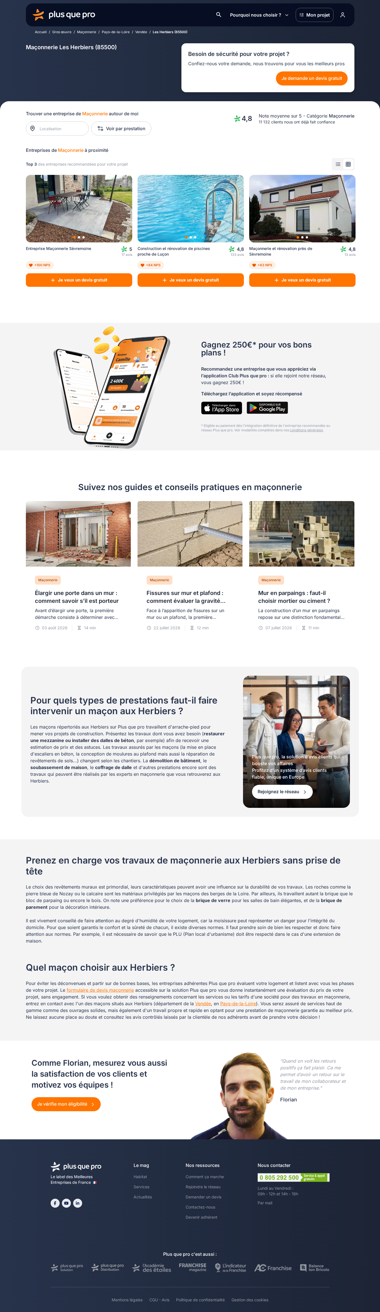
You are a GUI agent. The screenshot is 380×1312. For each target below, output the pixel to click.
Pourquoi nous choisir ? (255, 15)
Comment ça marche (205, 1176)
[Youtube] (66, 1203)
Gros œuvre (61, 32)
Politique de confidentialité (200, 1299)
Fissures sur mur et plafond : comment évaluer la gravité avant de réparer (185, 601)
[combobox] (60, 128)
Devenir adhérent (201, 1217)
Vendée (141, 32)
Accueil (41, 32)
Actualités (143, 1196)
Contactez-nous (200, 1207)
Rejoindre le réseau (203, 1186)
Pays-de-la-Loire (116, 32)
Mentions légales (127, 1299)
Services (141, 1186)
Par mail (265, 1202)
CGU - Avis (159, 1299)
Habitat (140, 1176)
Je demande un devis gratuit (312, 78)
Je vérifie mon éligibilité (62, 1104)
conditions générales (306, 430)
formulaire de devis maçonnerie (100, 990)
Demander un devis (203, 1196)
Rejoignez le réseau (279, 791)
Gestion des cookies (249, 1299)
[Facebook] (55, 1203)
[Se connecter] (343, 15)
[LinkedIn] (77, 1203)
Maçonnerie (86, 32)
